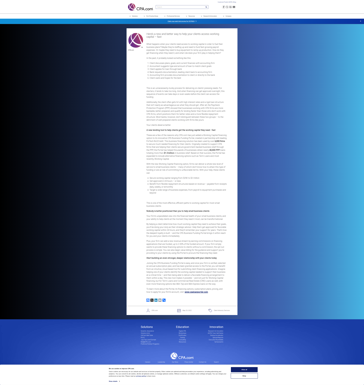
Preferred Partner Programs (150, 344)
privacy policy (141, 376)
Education (182, 327)
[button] (164, 300)
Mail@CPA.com (146, 342)
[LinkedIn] (155, 300)
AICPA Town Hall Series (215, 333)
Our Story (175, 362)
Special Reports (218, 337)
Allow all (244, 369)
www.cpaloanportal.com (196, 292)
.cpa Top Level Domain (148, 340)
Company (228, 16)
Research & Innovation (210, 16)
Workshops (182, 333)
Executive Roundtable (216, 340)
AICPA (230, 2)
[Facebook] (147, 300)
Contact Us (202, 362)
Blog (234, 2)
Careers (147, 362)
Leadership (161, 362)
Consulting (182, 340)
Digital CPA (182, 331)
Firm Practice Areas (152, 16)
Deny (244, 376)
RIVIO (143, 337)
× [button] (360, 21)
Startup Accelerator (216, 335)
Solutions (135, 16)
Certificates (182, 335)
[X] (151, 300)
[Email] (159, 300)
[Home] (140, 7)
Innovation (216, 327)
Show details (113, 381)
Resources (192, 16)
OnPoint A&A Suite (147, 335)
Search (216, 362)
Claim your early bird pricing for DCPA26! (181, 21)
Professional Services (173, 16)
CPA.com (182, 356)
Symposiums (219, 342)
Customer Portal (223, 2)
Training (182, 337)
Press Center (189, 362)
